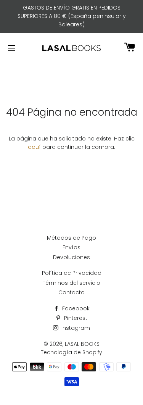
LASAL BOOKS (82, 344)
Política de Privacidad (71, 273)
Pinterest (75, 318)
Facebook (75, 308)
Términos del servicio (71, 283)
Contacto (71, 292)
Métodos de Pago (71, 238)
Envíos (71, 247)
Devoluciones (71, 257)
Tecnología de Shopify (71, 352)
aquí (34, 147)
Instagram (75, 328)
